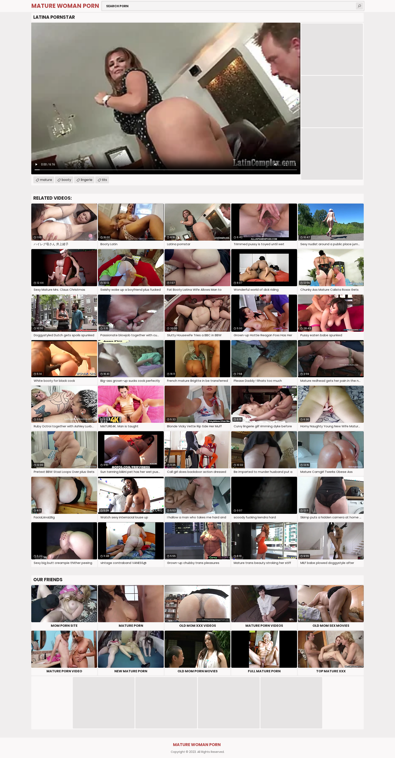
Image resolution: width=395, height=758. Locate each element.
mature (46, 179)
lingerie (86, 179)
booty (66, 179)
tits (104, 179)
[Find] (359, 5)
